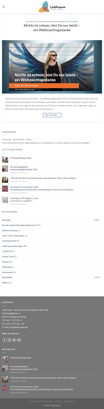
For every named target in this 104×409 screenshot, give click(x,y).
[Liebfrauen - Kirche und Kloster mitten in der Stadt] (52, 6)
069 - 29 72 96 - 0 (14, 320)
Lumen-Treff (8, 256)
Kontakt (59, 401)
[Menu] (3, 6)
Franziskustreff (9, 240)
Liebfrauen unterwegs (12, 246)
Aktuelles (30, 21)
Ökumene (6, 267)
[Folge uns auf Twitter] (14, 340)
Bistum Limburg (9, 230)
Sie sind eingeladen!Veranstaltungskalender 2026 (24, 168)
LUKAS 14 (7, 251)
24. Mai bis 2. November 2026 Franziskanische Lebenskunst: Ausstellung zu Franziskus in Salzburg (41, 188)
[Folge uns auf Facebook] (4, 340)
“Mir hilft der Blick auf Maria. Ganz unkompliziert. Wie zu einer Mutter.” (43, 178)
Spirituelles (7, 277)
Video (5, 282)
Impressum (69, 401)
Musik (5, 261)
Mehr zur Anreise (10, 333)
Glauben (74, 21)
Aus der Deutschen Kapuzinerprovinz (53, 21)
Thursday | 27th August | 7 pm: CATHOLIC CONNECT (24, 199)
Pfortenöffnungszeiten (20, 158)
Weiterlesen (52, 115)
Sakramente (7, 272)
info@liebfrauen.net (18, 327)
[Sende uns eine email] (19, 340)
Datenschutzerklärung (41, 401)
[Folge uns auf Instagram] (9, 340)
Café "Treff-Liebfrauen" (13, 235)
